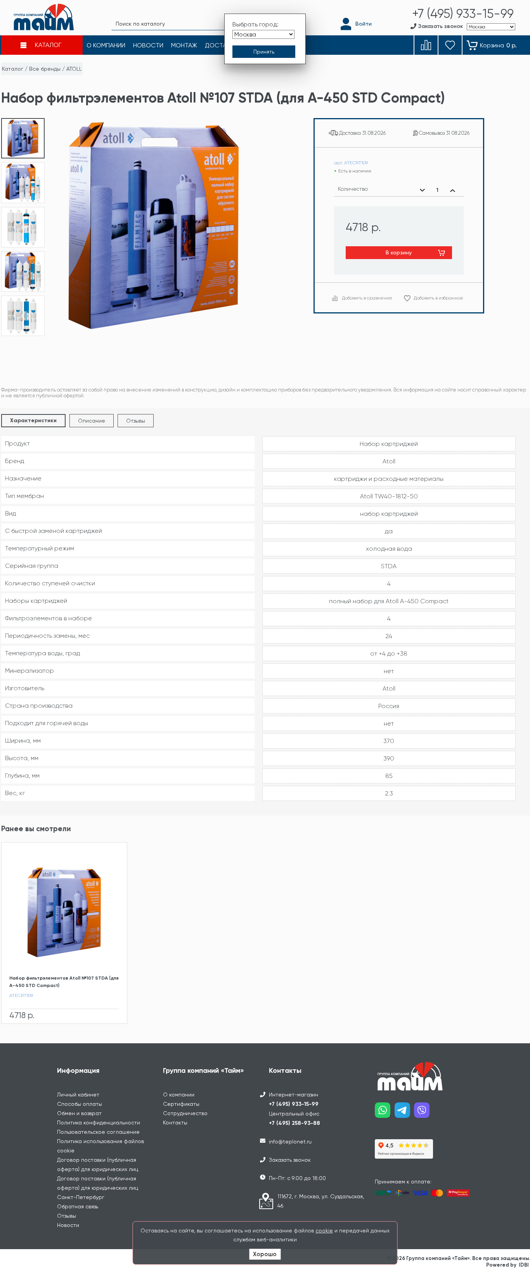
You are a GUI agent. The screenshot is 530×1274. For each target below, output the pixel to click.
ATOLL (74, 69)
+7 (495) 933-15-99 (294, 1104)
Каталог (12, 69)
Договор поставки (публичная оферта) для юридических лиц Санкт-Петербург (97, 1187)
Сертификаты (181, 1104)
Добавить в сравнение (367, 298)
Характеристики (33, 420)
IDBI (524, 1265)
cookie (324, 1230)
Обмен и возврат (79, 1113)
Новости (68, 1225)
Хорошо (265, 1254)
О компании (178, 1094)
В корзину (399, 252)
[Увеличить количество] (452, 190)
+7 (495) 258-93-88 (294, 1123)
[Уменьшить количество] (422, 190)
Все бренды (45, 69)
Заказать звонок (290, 1160)
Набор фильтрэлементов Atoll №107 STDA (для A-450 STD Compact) (64, 981)
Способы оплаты (79, 1104)
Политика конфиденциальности (98, 1122)
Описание (91, 421)
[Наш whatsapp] (385, 1113)
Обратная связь (77, 1206)
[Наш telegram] (404, 1113)
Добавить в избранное (438, 298)
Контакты (175, 1122)
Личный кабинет (78, 1094)
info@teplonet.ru (290, 1141)
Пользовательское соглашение (98, 1132)
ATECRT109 (21, 995)
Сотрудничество (185, 1113)
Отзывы (135, 421)
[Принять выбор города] (263, 51)
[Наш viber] (424, 1113)
